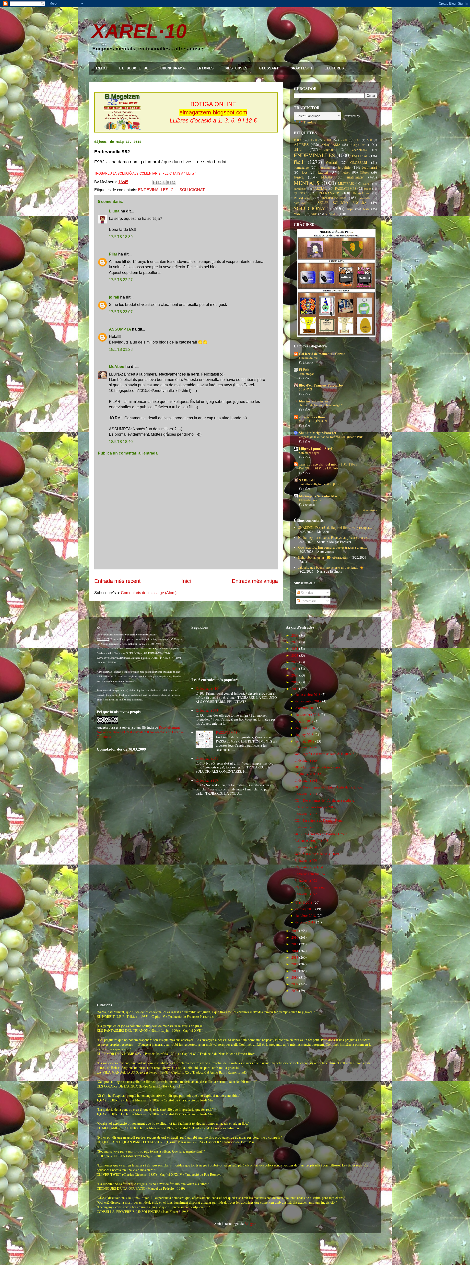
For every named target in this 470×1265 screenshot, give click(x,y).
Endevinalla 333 (207, 710)
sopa (350, 209)
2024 (294, 648)
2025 (294, 642)
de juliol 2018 (305, 727)
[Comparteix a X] (164, 182)
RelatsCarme (302, 198)
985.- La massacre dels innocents (317, 767)
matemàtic (355, 177)
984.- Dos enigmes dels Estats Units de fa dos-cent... (330, 787)
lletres (345, 172)
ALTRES (301, 144)
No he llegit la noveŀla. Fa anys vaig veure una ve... (334, 537)
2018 (294, 688)
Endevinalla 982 (305, 813)
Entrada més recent (117, 581)
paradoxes (300, 189)
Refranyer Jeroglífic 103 (311, 840)
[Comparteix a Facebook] (168, 182)
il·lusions (324, 168)
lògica (299, 177)
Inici (186, 581)
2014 (294, 950)
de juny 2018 (304, 734)
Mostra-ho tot (370, 510)
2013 (294, 957)
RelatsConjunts (334, 197)
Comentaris (308, 601)
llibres (364, 172)
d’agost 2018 (304, 721)
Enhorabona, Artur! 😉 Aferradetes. (323, 557)
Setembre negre (309, 452)
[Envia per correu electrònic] (155, 182)
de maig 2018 (304, 741)
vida (314, 213)
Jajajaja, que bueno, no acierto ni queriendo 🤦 (331, 567)
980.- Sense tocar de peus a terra (317, 853)
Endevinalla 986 (305, 747)
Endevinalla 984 (305, 780)
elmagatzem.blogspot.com (213, 112)
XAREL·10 (139, 31)
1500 (314, 140)
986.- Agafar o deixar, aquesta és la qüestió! (324, 753)
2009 (294, 984)
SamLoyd (300, 203)
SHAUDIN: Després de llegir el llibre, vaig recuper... (335, 527)
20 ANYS (305, 389)
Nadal (367, 184)
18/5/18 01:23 (121, 349)
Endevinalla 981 (305, 827)
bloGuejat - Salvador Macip (320, 496)
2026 (294, 635)
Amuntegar (306, 373)
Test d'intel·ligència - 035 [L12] (320, 484)
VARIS (299, 213)
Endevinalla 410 (207, 688)
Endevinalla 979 (305, 860)
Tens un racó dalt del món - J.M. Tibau (328, 464)
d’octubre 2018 (305, 707)
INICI (101, 68)
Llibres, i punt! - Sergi (315, 448)
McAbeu (116, 367)
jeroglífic (344, 167)
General (331, 162)
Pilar (113, 254)
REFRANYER (329, 193)
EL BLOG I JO (134, 68)
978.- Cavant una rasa (309, 887)
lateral (323, 172)
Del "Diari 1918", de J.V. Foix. (319, 468)
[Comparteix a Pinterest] (173, 182)
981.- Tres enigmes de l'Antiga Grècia (320, 834)
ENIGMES (205, 68)
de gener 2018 (305, 922)
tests (366, 209)
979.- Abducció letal (308, 867)
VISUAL (331, 213)
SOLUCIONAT (192, 190)
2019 (294, 682)
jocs (304, 172)
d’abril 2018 (304, 902)
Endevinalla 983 (305, 793)
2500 (344, 140)
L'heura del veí (308, 357)
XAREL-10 (307, 480)
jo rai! (114, 297)
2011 (294, 970)
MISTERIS (346, 183)
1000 (297, 139)
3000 (357, 140)
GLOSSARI (269, 68)
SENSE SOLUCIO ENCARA (342, 202)
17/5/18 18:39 (121, 237)
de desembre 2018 (307, 694)
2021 (294, 668)
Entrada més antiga (255, 581)
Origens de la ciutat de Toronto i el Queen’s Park (331, 436)
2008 (294, 990)
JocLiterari (369, 167)
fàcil (173, 190)
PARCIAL (320, 188)
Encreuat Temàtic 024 (309, 873)
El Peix (304, 369)
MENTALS (306, 182)
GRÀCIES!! (302, 68)
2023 (294, 655)
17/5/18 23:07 (121, 312)
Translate (310, 122)
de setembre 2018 (307, 714)
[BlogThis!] (159, 182)
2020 (294, 675)
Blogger (250, 1223)
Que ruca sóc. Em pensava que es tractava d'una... (332, 547)
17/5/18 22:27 (121, 280)
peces (367, 189)
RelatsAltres (361, 193)
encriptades (359, 150)
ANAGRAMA (331, 144)
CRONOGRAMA (172, 68)
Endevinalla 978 (305, 880)
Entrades (306, 592)
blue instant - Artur (313, 401)
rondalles (366, 198)
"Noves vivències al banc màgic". (321, 405)
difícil (299, 149)
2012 (294, 964)
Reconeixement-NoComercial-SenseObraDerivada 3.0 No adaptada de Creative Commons (140, 732)
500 (369, 140)
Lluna (114, 211)
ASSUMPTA (120, 329)
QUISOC (300, 193)
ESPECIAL (360, 156)
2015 (294, 944)
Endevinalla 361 (207, 758)
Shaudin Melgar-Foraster (317, 432)
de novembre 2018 (308, 701)
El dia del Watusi (310, 500)
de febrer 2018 (305, 915)
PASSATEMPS (345, 188)
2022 (294, 662)
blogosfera (358, 144)
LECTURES (334, 68)
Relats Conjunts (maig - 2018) (315, 807)
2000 (327, 139)
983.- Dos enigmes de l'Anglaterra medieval (324, 800)
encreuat (329, 149)
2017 (294, 930)
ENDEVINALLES (153, 190)
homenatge (301, 167)
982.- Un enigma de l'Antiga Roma (318, 820)
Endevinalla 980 (305, 847)
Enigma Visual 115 (307, 773)
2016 (294, 937)
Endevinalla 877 (207, 780)
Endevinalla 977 (305, 893)
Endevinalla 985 (305, 760)
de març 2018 (304, 909)
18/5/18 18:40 (121, 442)
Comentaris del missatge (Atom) (148, 593)
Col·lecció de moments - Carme (322, 353)
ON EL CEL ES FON (313, 421)
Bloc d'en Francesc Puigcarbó (321, 385)
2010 (294, 977)
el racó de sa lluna (312, 417)
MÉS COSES (236, 68)
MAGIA (326, 177)
